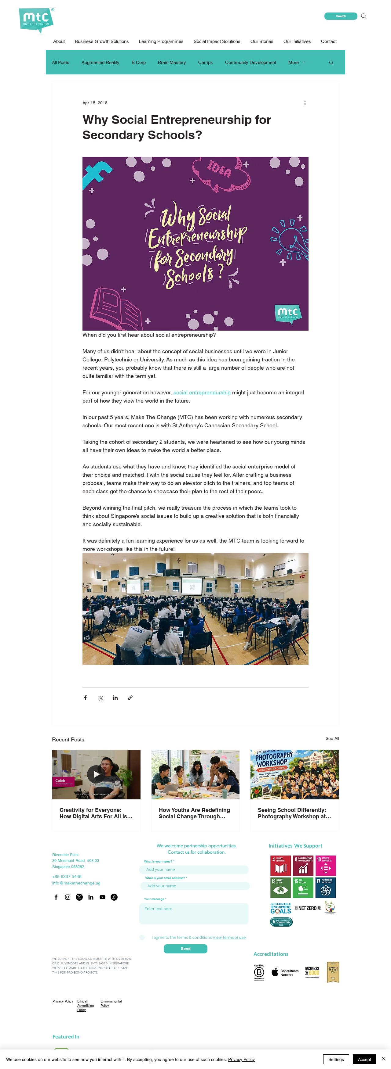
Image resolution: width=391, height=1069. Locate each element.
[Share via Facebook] (85, 698)
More (293, 62)
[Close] (383, 1059)
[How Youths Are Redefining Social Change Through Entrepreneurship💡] (196, 774)
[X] (79, 897)
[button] (217, 41)
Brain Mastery (172, 62)
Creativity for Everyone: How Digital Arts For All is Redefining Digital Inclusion (96, 813)
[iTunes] (114, 897)
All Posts (60, 62)
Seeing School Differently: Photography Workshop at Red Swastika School (292, 813)
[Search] (363, 16)
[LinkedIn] (90, 897)
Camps (205, 62)
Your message (154, 899)
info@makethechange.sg (76, 883)
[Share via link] (130, 698)
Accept (364, 1059)
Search (341, 16)
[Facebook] (56, 897)
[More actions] (305, 102)
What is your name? (158, 861)
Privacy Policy (241, 1059)
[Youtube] (102, 897)
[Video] (96, 774)
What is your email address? (165, 878)
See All (332, 738)
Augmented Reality (100, 62)
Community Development (250, 62)
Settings (336, 1059)
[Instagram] (67, 897)
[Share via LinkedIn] (115, 698)
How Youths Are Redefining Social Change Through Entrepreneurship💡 (194, 813)
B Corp (139, 62)
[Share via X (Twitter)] (100, 698)
